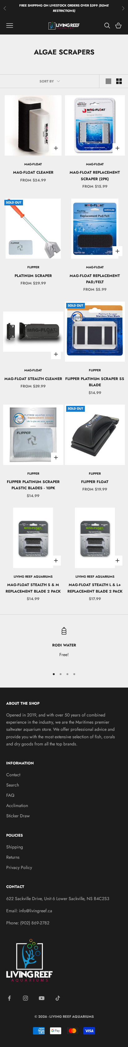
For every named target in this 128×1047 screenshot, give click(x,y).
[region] (64, 645)
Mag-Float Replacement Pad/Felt (95, 279)
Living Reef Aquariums (33, 576)
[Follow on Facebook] (9, 998)
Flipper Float (94, 482)
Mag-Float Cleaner (33, 172)
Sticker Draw (18, 816)
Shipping (14, 847)
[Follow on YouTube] (42, 998)
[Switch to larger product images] (108, 81)
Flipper (33, 267)
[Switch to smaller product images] (119, 81)
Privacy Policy (19, 867)
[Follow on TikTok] (58, 998)
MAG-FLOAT (33, 164)
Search (12, 785)
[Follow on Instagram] (25, 998)
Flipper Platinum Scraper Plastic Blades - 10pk (33, 485)
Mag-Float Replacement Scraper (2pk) (95, 175)
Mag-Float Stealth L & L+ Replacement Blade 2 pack (94, 588)
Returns (13, 857)
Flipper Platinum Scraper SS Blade (94, 382)
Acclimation (17, 805)
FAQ (10, 795)
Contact (13, 775)
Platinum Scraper (33, 276)
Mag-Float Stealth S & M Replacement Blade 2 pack (33, 588)
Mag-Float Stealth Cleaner (33, 379)
